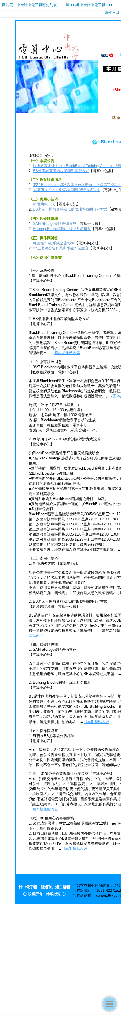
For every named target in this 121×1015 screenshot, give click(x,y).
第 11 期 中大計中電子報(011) (90, 5)
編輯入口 (112, 12)
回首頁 (7, 5)
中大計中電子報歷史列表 (37, 5)
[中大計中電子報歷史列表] (109, 1004)
